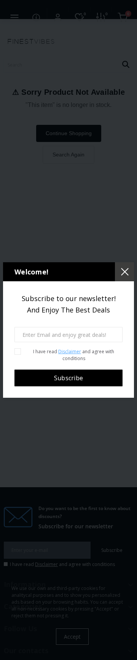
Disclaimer (69, 351)
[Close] (124, 271)
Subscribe (68, 378)
